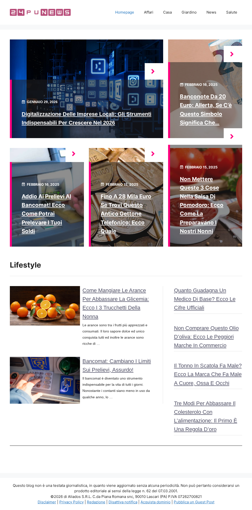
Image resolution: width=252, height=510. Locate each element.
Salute (231, 12)
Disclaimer (47, 502)
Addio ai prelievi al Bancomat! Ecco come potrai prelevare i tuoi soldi (46, 213)
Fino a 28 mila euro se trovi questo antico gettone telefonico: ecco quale (126, 213)
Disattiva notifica (123, 502)
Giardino (189, 12)
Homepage (124, 12)
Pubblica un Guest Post (194, 502)
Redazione (96, 502)
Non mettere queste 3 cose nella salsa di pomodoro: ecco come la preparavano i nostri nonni (201, 205)
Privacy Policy (71, 502)
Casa (167, 12)
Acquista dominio (156, 502)
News (211, 12)
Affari (148, 12)
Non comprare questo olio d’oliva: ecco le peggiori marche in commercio (206, 336)
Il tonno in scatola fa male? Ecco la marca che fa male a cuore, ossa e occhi (208, 374)
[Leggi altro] (154, 71)
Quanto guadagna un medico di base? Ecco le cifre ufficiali (205, 299)
